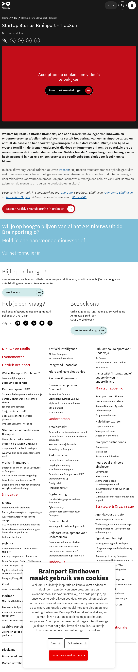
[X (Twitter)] (50, 323)
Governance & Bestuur (107, 456)
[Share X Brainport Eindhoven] (12, 40)
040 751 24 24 (20, 315)
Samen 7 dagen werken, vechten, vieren (20, 401)
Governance (102, 472)
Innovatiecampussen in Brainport (64, 387)
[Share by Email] (29, 40)
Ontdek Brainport (16, 365)
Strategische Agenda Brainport (112, 543)
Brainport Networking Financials (66, 555)
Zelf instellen (75, 643)
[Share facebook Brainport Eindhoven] (4, 40)
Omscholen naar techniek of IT (18, 480)
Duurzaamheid (58, 521)
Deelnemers (101, 447)
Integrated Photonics (63, 365)
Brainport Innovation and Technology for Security (22, 614)
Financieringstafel (58, 488)
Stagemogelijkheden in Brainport (20, 448)
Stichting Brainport (105, 589)
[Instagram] (25, 323)
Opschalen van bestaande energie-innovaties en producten (21, 531)
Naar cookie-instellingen (65, 90)
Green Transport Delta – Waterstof (20, 565)
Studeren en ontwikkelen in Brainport (20, 432)
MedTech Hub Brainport (14, 601)
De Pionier (101, 358)
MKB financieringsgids (61, 469)
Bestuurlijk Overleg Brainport (111, 556)
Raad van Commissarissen (109, 593)
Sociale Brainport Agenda (109, 406)
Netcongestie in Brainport (16, 507)
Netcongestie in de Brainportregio (67, 526)
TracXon (64, 170)
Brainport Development (111, 579)
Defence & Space (13, 607)
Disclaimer (9, 649)
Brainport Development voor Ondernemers (68, 535)
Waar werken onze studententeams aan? (21, 455)
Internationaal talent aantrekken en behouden (68, 438)
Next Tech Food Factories (15, 589)
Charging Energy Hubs (14, 578)
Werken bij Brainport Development (113, 584)
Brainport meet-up (58, 478)
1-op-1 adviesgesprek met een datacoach (64, 501)
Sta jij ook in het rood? (14, 411)
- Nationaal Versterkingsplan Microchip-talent (110, 571)
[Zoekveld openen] (122, 5)
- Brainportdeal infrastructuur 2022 (114, 560)
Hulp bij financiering (59, 465)
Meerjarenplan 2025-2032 (109, 519)
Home (5, 18)
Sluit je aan (101, 451)
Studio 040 (79, 197)
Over (54, 643)
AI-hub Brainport (58, 354)
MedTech (8, 596)
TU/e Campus (56, 412)
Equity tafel (55, 483)
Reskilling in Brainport (61, 449)
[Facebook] (17, 323)
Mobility (7, 543)
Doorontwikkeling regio (14, 383)
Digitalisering (58, 494)
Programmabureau (105, 415)
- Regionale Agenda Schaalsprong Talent (113, 550)
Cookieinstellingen (15, 663)
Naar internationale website (111, 630)
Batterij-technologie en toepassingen (22, 512)
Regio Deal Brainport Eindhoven (109, 464)
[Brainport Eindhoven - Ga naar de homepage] (6, 5)
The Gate (67, 192)
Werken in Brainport (15, 462)
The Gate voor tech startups (63, 546)
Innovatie (10, 495)
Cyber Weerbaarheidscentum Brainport (64, 513)
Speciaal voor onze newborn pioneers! (17, 418)
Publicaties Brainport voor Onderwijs (112, 351)
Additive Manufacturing (17, 627)
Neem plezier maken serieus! (17, 439)
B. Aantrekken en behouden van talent (112, 491)
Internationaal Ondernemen (64, 460)
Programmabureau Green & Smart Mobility (20, 550)
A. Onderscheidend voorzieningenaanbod (107, 483)
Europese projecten (108, 604)
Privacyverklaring (13, 656)
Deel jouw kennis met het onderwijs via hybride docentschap (21, 486)
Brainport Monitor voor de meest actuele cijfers (112, 530)
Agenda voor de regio (109, 514)
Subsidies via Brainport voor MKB (66, 474)
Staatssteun (102, 476)
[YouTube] (42, 323)
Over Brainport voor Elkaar (109, 401)
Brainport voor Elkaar (109, 396)
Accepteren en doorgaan (67, 655)
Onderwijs (57, 562)
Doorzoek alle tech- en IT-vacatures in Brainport (21, 469)
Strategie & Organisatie (114, 507)
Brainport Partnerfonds (110, 442)
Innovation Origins (18, 197)
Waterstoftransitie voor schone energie (18, 518)
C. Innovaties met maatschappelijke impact (114, 498)
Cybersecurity (56, 507)
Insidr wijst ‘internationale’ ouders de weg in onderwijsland (113, 377)
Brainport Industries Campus (64, 399)
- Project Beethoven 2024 (109, 565)
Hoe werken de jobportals (62, 444)
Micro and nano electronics (67, 371)
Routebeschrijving (86, 330)
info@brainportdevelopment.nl (32, 311)
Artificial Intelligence (63, 349)
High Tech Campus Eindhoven (64, 403)
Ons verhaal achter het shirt (17, 424)
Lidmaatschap (103, 410)
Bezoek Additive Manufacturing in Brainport (35, 209)
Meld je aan (13, 292)
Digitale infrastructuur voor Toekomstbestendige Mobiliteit (19, 572)
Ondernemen (59, 419)
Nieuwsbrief (101, 367)
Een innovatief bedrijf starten (64, 542)
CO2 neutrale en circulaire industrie (21, 524)
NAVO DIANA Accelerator (15, 620)
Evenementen (13, 357)
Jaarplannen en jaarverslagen (111, 598)
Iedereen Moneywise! (13, 406)
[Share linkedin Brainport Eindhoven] (21, 40)
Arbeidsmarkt (58, 427)
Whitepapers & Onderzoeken (110, 362)
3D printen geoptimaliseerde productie (17, 634)
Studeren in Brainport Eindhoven (19, 444)
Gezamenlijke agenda (14, 378)
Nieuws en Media (16, 349)
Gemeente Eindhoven (118, 192)
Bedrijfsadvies (58, 455)
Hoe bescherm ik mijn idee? (63, 551)
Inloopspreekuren (105, 431)
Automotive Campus (59, 394)
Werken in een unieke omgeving (19, 475)
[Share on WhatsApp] (37, 40)
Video (14, 18)
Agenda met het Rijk (109, 538)
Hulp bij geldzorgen (108, 421)
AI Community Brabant (61, 358)
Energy (6, 502)
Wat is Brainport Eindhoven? (21, 373)
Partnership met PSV (16, 389)
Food (5, 584)
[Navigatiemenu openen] (132, 5)
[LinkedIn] (34, 323)
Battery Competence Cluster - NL (19, 556)
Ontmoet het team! (12, 537)
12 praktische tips (104, 426)
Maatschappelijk (109, 388)
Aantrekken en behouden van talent (68, 432)
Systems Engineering (63, 378)
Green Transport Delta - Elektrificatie (22, 561)
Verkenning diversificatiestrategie (113, 524)
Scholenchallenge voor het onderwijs (22, 394)
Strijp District (56, 408)
